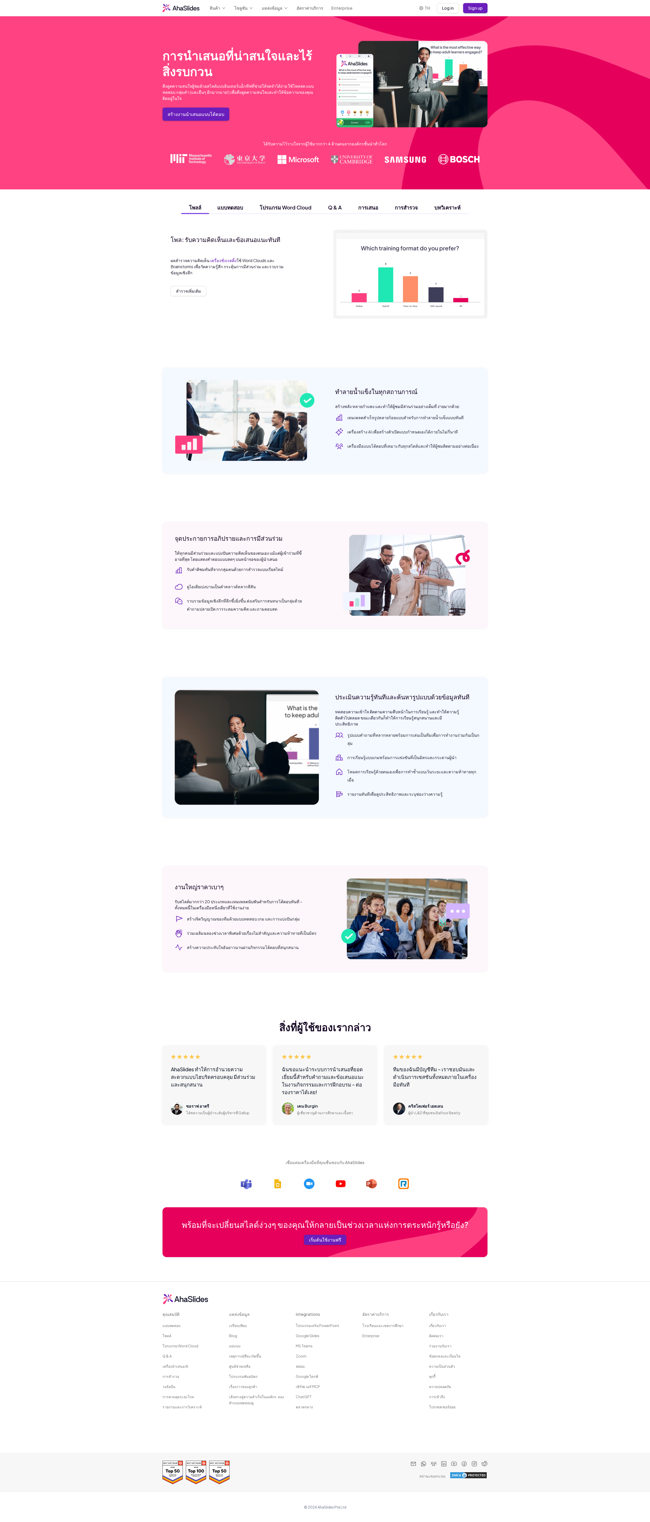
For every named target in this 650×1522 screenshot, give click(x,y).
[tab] (195, 207)
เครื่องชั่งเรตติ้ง (223, 260)
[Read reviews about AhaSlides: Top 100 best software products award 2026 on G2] (196, 1472)
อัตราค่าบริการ (310, 8)
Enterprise (341, 8)
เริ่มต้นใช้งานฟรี (325, 1240)
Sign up (475, 8)
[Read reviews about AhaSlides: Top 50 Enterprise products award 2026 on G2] (172, 1472)
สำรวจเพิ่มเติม (188, 291)
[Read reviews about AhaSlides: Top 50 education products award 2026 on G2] (219, 1472)
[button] (218, 8)
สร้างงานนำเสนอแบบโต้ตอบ (196, 114)
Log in (448, 8)
